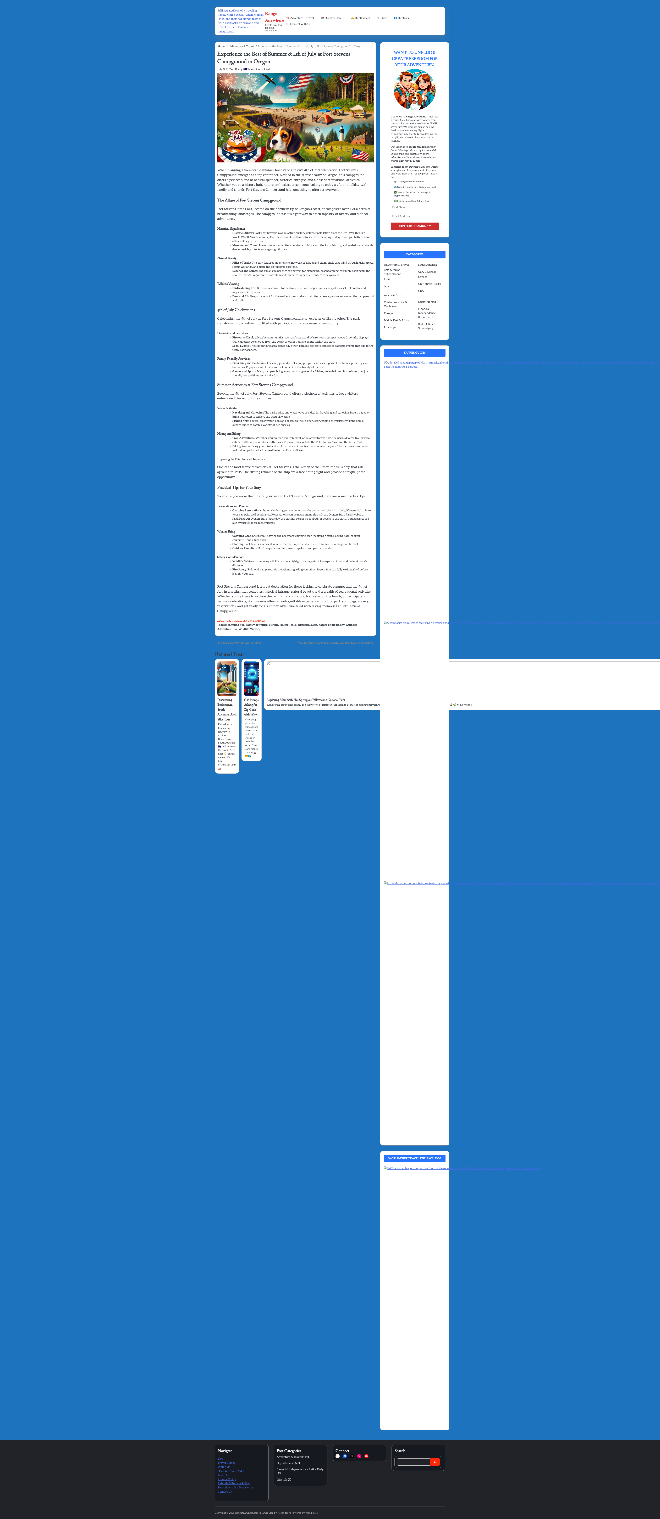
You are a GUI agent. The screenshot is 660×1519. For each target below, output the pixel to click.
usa (235, 629)
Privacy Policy (227, 1479)
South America (427, 265)
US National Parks (429, 284)
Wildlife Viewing (250, 629)
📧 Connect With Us (298, 24)
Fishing (273, 625)
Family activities (256, 625)
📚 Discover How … (332, 18)
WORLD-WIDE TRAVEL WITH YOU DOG (414, 1158)
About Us (223, 1475)
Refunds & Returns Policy (234, 1483)
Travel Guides (226, 1463)
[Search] (435, 1462)
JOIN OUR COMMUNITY (415, 226)
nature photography (332, 625)
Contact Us (225, 1491)
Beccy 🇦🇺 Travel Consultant (252, 69)
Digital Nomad (427, 302)
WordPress (311, 1512)
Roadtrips (390, 327)
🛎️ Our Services (360, 18)
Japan (387, 286)
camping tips (236, 625)
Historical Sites (307, 625)
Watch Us (224, 1467)
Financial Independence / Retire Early (428, 313)
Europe (388, 313)
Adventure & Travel (229, 621)
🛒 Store (382, 18)
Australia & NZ (393, 295)
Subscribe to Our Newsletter (235, 1487)
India (387, 279)
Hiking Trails (288, 625)
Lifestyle (282, 1479)
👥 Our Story (401, 18)
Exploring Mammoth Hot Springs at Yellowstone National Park (306, 700)
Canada (422, 277)
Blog (220, 1458)
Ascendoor (284, 1512)
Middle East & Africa (396, 320)
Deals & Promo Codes (231, 1471)
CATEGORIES (415, 254)
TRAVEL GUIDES (415, 352)
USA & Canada (256, 621)
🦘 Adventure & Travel (300, 18)
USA (245, 621)
